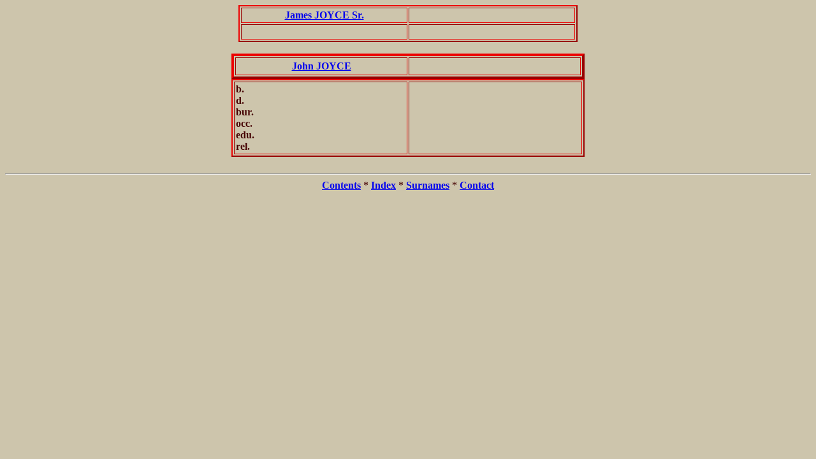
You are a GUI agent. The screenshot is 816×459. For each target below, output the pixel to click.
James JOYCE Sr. (324, 15)
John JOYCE (321, 66)
